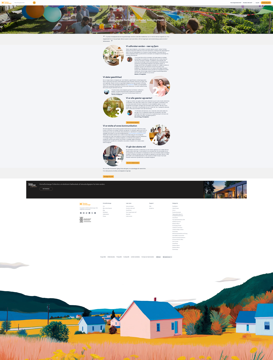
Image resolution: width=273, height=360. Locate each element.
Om (104, 206)
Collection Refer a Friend (177, 229)
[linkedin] (89, 213)
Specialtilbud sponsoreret (178, 235)
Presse (104, 216)
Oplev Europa (175, 208)
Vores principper (130, 206)
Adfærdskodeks (111, 256)
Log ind (257, 2)
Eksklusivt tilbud (176, 223)
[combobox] (24, 2)
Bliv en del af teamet (107, 208)
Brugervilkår (103, 256)
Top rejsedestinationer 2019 (178, 219)
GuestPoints (131, 84)
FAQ (150, 206)
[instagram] (84, 213)
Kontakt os (151, 208)
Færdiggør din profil (108, 176)
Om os (173, 210)
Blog (104, 210)
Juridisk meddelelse (135, 256)
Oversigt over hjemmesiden (147, 256)
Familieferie (175, 206)
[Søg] (34, 2)
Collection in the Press (177, 227)
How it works (175, 241)
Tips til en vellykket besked (133, 162)
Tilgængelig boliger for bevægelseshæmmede (177, 215)
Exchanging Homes (176, 225)
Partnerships (175, 249)
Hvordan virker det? (247, 2)
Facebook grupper (176, 212)
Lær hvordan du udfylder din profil (137, 133)
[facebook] (81, 213)
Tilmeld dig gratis (266, 2)
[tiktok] (86, 213)
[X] (92, 213)
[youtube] (95, 213)
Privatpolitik (119, 256)
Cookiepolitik (126, 256)
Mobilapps (105, 212)
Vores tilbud (175, 217)
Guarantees (175, 231)
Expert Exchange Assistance (178, 237)
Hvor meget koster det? (235, 2)
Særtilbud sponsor (176, 221)
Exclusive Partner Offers (177, 239)
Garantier (128, 214)
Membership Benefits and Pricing (179, 233)
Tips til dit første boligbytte (133, 122)
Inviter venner (129, 216)
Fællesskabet (106, 214)
